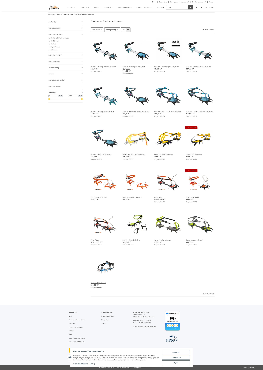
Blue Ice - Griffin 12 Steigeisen (101, 154)
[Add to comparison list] (116, 40)
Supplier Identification (80, 364)
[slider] (49, 99)
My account (185, 2)
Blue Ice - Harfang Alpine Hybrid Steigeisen (134, 68)
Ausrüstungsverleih (108, 316)
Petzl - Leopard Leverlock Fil (132, 197)
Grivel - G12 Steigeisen (194, 154)
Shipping (72, 324)
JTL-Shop (252, 367)
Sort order (96, 30)
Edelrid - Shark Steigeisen (131, 240)
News (211, 2)
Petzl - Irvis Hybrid (192, 197)
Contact (103, 324)
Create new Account (199, 2)
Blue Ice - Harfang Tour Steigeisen (102, 112)
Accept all (175, 352)
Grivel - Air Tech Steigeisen (163, 154)
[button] (196, 7)
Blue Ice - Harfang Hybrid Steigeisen (198, 67)
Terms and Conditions (76, 327)
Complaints (105, 320)
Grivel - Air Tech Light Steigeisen (134, 154)
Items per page (111, 30)
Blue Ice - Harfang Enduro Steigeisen (103, 67)
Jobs (70, 316)
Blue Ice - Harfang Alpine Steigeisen (166, 67)
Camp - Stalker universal (162, 240)
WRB (70, 334)
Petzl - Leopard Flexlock (99, 197)
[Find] (190, 7)
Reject (176, 363)
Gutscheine (163, 2)
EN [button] (153, 2)
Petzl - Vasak (95, 240)
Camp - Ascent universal (194, 240)
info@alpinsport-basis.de (147, 327)
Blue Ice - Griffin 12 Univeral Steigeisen (136, 112)
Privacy (92, 364)
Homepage (174, 2)
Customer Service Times (77, 320)
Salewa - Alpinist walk (98, 283)
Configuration (176, 357)
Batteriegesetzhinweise (77, 338)
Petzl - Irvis (158, 197)
